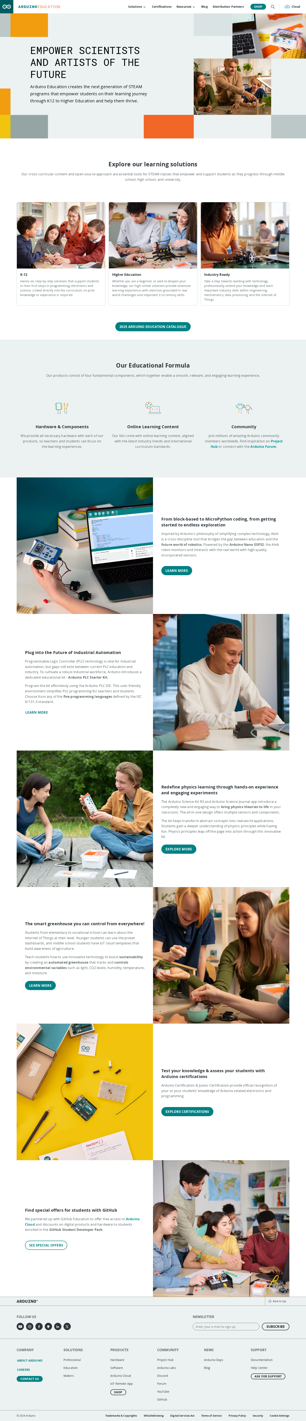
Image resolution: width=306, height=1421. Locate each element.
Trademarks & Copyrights (121, 1415)
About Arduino (29, 1360)
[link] (61, 253)
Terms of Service (211, 1415)
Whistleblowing (154, 1415)
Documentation (262, 1360)
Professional (72, 1360)
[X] (67, 1326)
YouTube (163, 1391)
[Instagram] (29, 1326)
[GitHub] (48, 1326)
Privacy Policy (237, 1415)
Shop (258, 7)
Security (258, 1415)
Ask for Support (268, 1376)
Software (116, 1368)
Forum (161, 1384)
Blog (204, 7)
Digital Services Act (182, 1415)
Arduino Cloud (120, 1376)
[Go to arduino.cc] (6, 6)
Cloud (296, 7)
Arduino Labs (166, 1368)
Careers (23, 1370)
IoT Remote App (121, 1384)
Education (70, 1368)
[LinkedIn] (57, 1326)
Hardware (117, 1360)
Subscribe (275, 1326)
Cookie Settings (279, 1415)
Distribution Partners (228, 7)
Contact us (29, 1379)
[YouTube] (20, 1326)
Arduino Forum (263, 446)
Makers (68, 1376)
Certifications (162, 7)
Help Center (259, 1368)
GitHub (162, 1399)
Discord (162, 1376)
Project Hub (165, 1360)
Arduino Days (213, 1360)
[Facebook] (39, 1326)
